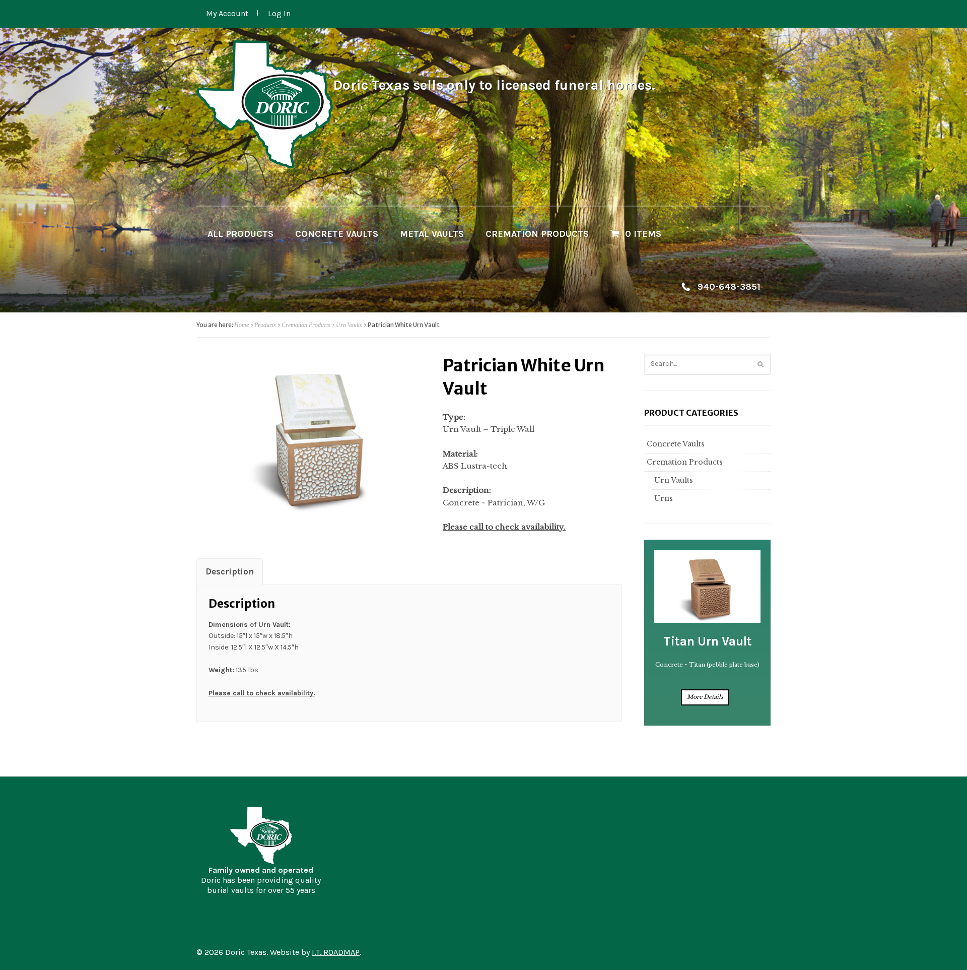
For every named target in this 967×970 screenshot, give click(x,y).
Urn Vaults (349, 325)
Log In (279, 13)
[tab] (229, 571)
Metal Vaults (432, 233)
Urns (663, 498)
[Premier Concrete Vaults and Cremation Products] (264, 104)
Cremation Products (537, 233)
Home (241, 325)
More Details (705, 696)
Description (229, 571)
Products (265, 325)
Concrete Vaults (336, 233)
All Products (240, 233)
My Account (227, 13)
